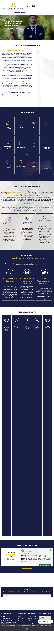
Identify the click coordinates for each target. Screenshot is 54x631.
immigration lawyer (39, 207)
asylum (29, 80)
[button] (33, 6)
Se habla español (20, 13)
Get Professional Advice (10, 32)
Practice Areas (32, 613)
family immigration (11, 80)
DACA (7, 81)
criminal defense (16, 81)
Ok (27, 629)
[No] (52, 627)
